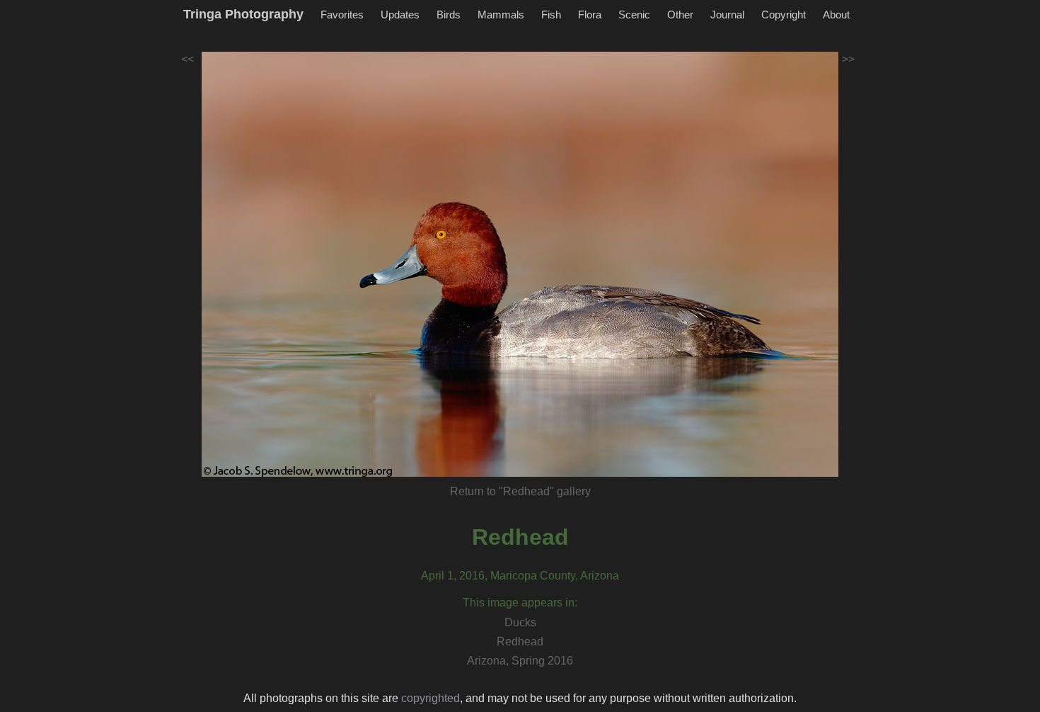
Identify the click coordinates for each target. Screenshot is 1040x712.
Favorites (342, 15)
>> (848, 59)
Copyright (783, 15)
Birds (449, 15)
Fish (551, 15)
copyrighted (430, 698)
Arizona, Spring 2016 (520, 661)
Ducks (520, 622)
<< (187, 59)
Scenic (634, 15)
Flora (589, 15)
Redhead (520, 537)
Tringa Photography (243, 14)
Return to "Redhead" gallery (520, 491)
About (836, 15)
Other (680, 15)
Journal (727, 15)
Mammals (501, 15)
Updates (400, 15)
